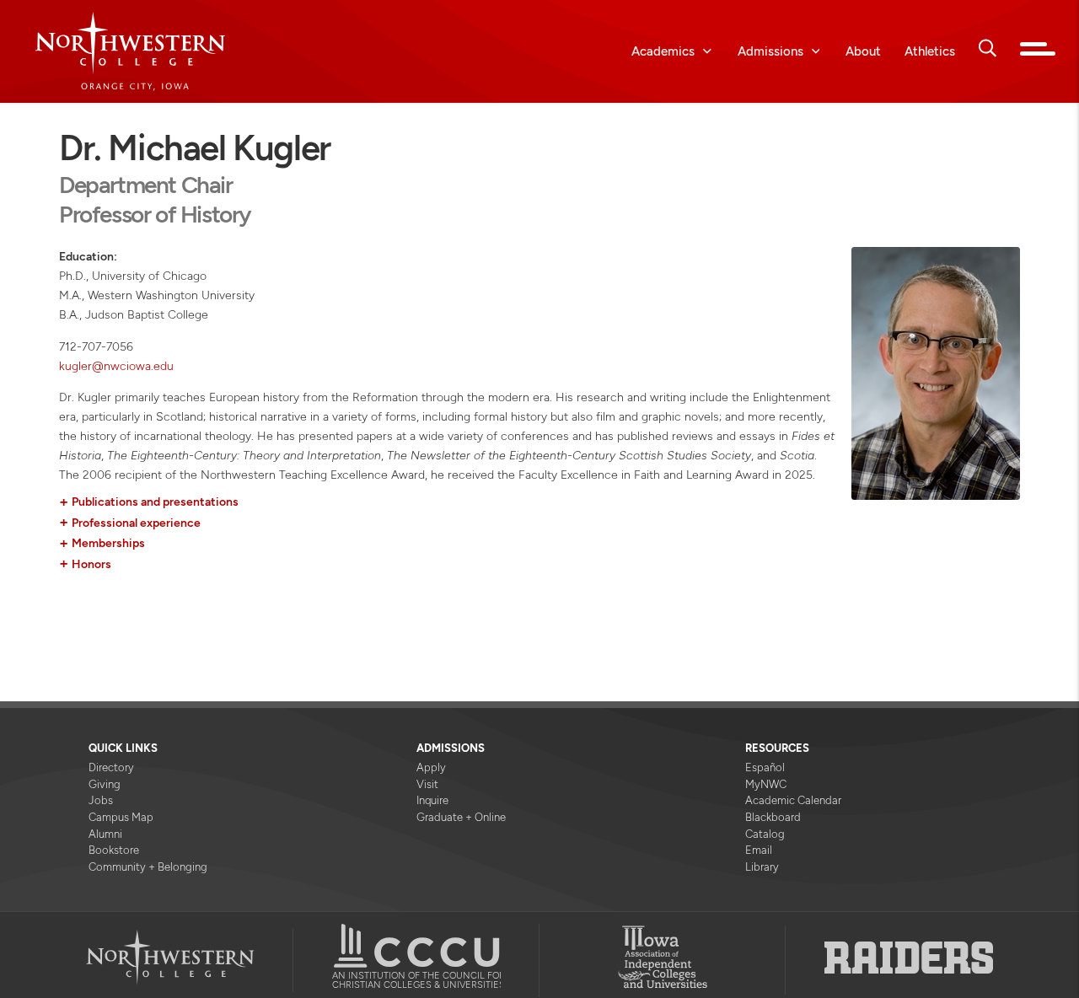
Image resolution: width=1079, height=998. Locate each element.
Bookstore (114, 850)
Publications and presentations (149, 503)
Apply (431, 767)
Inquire (432, 800)
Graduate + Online (461, 817)
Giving (105, 784)
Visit (427, 784)
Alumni (105, 834)
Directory (111, 767)
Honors (85, 565)
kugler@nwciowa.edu (116, 366)
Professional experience (130, 524)
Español (765, 767)
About (863, 51)
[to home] (143, 51)
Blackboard (773, 817)
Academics (663, 51)
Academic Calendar (793, 800)
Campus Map (121, 817)
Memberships (102, 544)
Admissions (770, 51)
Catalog (765, 834)
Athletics (930, 51)
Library (762, 867)
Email (758, 850)
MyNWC (765, 784)
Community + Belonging (148, 867)
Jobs (101, 800)
